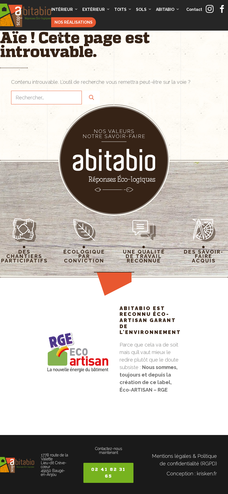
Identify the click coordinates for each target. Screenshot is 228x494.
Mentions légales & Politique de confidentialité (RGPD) (184, 459)
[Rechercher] (91, 97)
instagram (210, 9)
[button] (58, 35)
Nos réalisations (73, 22)
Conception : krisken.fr (192, 473)
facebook (222, 9)
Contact (194, 9)
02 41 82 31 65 (108, 473)
